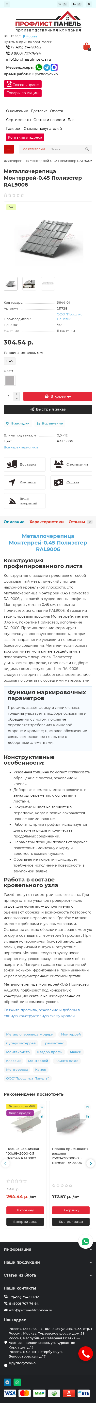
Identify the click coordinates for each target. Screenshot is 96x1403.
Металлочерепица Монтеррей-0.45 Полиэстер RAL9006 (48, 543)
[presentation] (5, 1163)
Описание (14, 522)
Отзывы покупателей (43, 128)
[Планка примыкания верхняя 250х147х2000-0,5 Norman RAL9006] (71, 1123)
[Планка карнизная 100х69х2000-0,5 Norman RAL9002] (25, 1123)
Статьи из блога (20, 1275)
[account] (89, 4)
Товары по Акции (23, 93)
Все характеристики (21, 447)
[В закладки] (41, 1107)
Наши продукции (22, 1262)
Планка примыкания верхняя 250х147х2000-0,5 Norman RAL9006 (70, 1156)
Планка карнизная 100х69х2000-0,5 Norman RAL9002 (22, 1153)
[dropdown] (7, 4)
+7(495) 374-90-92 (25, 47)
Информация (17, 1249)
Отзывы (80, 522)
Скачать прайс (25, 85)
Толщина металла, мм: (23, 353)
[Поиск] (87, 149)
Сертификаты (18, 120)
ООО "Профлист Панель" (70, 316)
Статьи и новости (49, 120)
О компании (17, 111)
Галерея (13, 128)
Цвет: (8, 371)
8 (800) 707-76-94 (25, 53)
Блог (72, 120)
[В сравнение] (41, 1116)
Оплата (56, 111)
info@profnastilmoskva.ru (28, 59)
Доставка (39, 111)
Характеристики (47, 522)
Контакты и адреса (25, 137)
